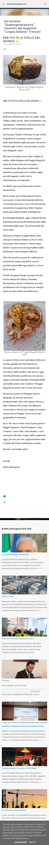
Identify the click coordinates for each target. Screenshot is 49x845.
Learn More (20, 842)
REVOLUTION (7, 597)
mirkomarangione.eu (16, 4)
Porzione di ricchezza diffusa (14, 810)
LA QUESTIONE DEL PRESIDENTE (15, 555)
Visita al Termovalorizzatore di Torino (18, 639)
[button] (4, 49)
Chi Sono (5, 681)
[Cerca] (45, 4)
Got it (32, 842)
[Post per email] (4, 497)
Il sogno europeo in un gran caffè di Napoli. (19, 768)
